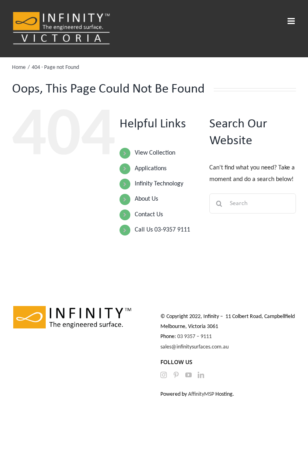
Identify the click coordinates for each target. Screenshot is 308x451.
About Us (146, 199)
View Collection (155, 153)
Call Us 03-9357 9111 (162, 230)
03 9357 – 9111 (195, 337)
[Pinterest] (176, 375)
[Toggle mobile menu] (292, 21)
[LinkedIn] (201, 375)
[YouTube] (188, 375)
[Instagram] (163, 375)
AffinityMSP (201, 394)
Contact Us (149, 214)
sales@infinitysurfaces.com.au (194, 347)
